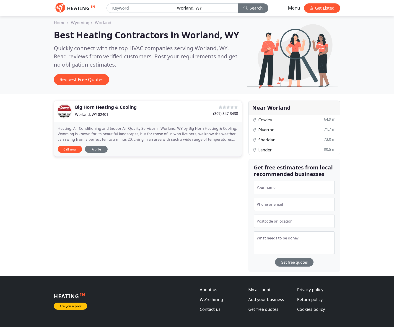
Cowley (296, 119)
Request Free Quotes (82, 79)
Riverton (296, 129)
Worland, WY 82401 (91, 114)
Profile (96, 149)
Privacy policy (310, 289)
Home (59, 22)
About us (208, 289)
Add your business (266, 299)
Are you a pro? (70, 306)
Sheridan (296, 140)
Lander (296, 150)
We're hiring (211, 299)
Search (256, 8)
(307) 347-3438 (225, 113)
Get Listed (324, 8)
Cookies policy (311, 309)
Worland (103, 22)
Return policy (310, 299)
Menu (293, 8)
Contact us (210, 309)
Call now (69, 149)
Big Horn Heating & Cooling (106, 107)
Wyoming (80, 22)
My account (259, 289)
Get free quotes (294, 262)
